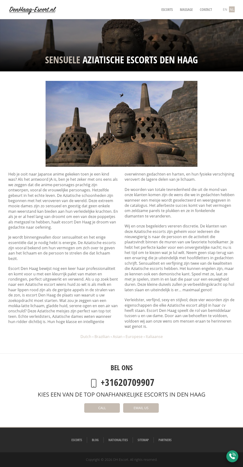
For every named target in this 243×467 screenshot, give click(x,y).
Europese (134, 336)
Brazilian (102, 336)
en (225, 9)
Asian (117, 336)
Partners (165, 440)
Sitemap (143, 440)
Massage (186, 9)
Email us (141, 408)
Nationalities (118, 440)
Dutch (85, 336)
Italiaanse (154, 336)
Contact (206, 9)
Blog (95, 440)
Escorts (167, 9)
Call (102, 408)
